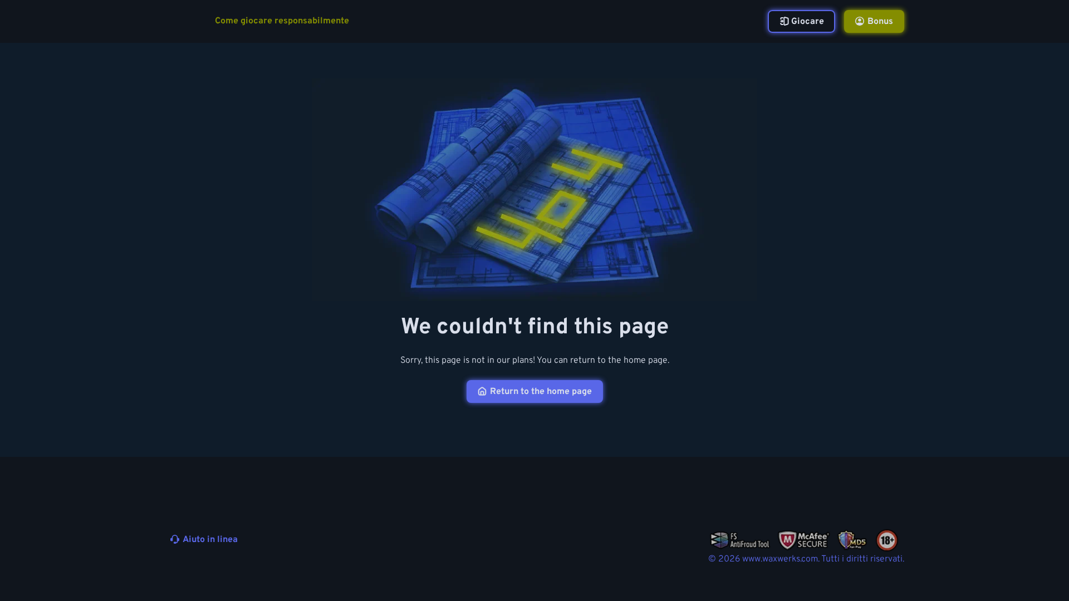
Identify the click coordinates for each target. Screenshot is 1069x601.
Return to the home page (541, 391)
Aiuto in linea (210, 539)
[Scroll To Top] (925, 566)
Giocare (807, 21)
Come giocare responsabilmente (282, 21)
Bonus (880, 21)
